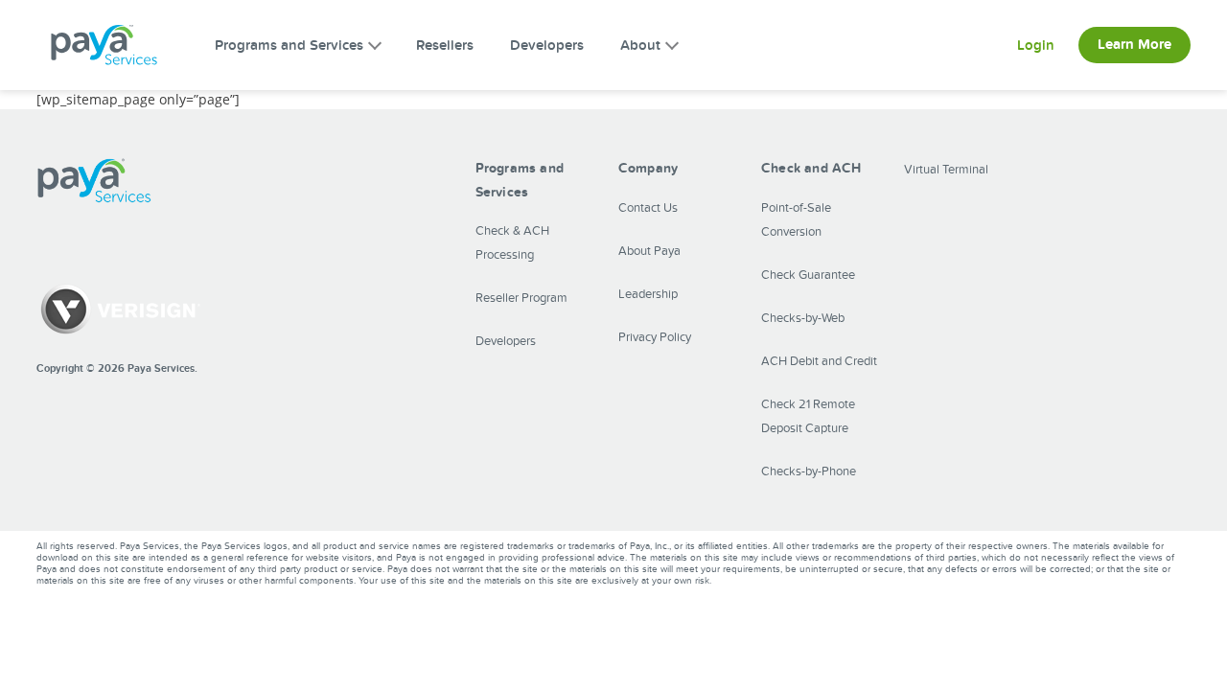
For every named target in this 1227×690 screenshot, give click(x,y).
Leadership (648, 294)
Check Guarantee (808, 275)
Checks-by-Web (803, 318)
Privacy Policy (654, 337)
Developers (547, 45)
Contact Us (648, 208)
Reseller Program (521, 298)
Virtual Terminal (946, 169)
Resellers (445, 45)
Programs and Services (289, 45)
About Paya (649, 251)
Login (1035, 45)
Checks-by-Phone (808, 471)
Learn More (1134, 44)
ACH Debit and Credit (819, 361)
